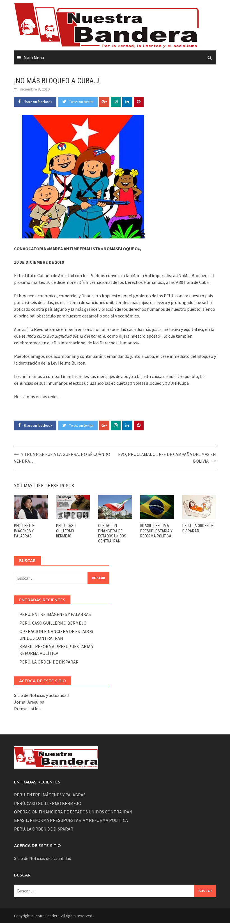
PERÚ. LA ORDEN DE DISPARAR (49, 662)
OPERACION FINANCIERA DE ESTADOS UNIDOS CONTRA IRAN (73, 812)
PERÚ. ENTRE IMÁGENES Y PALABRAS (24, 530)
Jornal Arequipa (29, 702)
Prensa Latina (27, 708)
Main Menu (34, 57)
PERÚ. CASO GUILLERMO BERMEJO (66, 530)
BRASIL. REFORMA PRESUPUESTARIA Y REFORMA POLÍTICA (156, 530)
